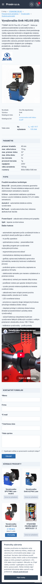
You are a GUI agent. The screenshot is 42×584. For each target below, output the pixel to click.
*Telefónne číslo (8, 424)
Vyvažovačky (25, 14)
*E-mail (4, 415)
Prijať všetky (21, 577)
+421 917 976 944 (34, 128)
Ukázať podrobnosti (20, 572)
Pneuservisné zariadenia (10, 14)
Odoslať (9, 456)
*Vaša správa (7, 433)
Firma (4, 405)
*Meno (4, 396)
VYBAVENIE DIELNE (15, 11)
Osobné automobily (8, 16)
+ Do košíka (11, 535)
